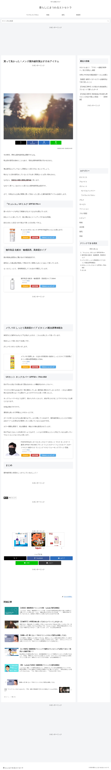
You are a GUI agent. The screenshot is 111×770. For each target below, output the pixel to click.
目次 (91, 249)
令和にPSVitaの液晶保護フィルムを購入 (93, 75)
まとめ (84, 270)
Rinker (28, 231)
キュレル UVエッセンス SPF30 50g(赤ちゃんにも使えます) (41, 230)
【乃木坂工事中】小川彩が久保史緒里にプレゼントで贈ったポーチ (93, 88)
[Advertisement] (55, 41)
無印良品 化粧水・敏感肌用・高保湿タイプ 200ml (38, 278)
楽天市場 (35, 237)
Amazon (25, 237)
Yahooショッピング (48, 237)
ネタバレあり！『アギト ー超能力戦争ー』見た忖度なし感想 (92, 69)
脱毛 (7, 497)
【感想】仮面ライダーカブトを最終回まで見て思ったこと (93, 80)
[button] (108, 21)
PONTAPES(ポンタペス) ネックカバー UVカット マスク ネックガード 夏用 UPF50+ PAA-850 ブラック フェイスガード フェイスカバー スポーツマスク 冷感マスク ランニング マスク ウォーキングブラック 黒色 (46, 444)
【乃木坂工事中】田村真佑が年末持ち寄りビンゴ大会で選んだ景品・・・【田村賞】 (93, 97)
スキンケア (13, 497)
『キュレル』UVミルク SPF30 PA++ (93, 252)
